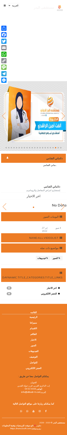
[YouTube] (33, 411)
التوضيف (33, 356)
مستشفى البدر (59, 422)
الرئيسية (33, 317)
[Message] (4, 67)
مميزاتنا (33, 322)
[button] (60, 147)
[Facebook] (4, 34)
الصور (55, 258)
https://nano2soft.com (20, 428)
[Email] (4, 47)
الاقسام (33, 328)
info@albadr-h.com (31, 392)
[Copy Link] (4, 60)
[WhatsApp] (4, 54)
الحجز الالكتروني (33, 368)
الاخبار (33, 339)
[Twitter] (4, 41)
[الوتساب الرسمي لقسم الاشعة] (21, 411)
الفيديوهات (34, 351)
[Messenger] (4, 80)
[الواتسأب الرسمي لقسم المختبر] (27, 411)
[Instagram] (39, 411)
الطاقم (33, 334)
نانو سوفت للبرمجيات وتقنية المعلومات (18, 425)
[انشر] (4, 28)
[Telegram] (4, 73)
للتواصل (33, 362)
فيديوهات (41, 258)
